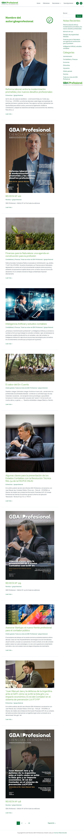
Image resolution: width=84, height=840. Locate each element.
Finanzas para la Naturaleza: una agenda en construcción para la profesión (71, 41)
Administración (67, 56)
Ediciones (46, 3)
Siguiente (52, 823)
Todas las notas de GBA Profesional (31, 259)
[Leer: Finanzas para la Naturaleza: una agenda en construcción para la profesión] (30, 233)
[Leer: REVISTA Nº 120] (30, 158)
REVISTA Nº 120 (13, 196)
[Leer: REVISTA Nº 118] (30, 764)
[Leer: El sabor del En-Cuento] (30, 367)
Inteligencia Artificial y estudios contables (26, 324)
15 (29, 823)
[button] (60, 3)
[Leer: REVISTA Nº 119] (30, 545)
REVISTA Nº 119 (13, 583)
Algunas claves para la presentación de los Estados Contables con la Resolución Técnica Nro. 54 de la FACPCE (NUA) (28, 478)
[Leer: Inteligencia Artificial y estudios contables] (30, 304)
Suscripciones (68, 3)
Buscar (65, 13)
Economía (66, 62)
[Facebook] (77, 3)
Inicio (38, 3)
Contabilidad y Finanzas (13, 259)
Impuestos (66, 68)
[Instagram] (81, 3)
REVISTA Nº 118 (13, 801)
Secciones (55, 3)
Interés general (10, 388)
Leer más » (9, 114)
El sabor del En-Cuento (17, 384)
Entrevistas (9, 95)
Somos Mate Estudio (60, 833)
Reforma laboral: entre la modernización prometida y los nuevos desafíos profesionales (72, 26)
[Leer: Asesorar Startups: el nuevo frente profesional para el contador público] (30, 614)
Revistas (8, 199)
